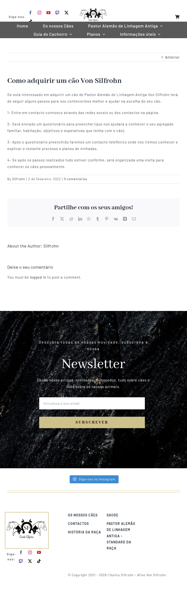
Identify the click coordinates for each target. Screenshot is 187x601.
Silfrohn (18, 179)
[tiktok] (30, 21)
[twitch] (58, 13)
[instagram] (39, 13)
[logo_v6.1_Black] (93, 5)
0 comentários (75, 179)
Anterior (172, 57)
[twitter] (67, 13)
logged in (38, 277)
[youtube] (49, 13)
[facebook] (30, 13)
